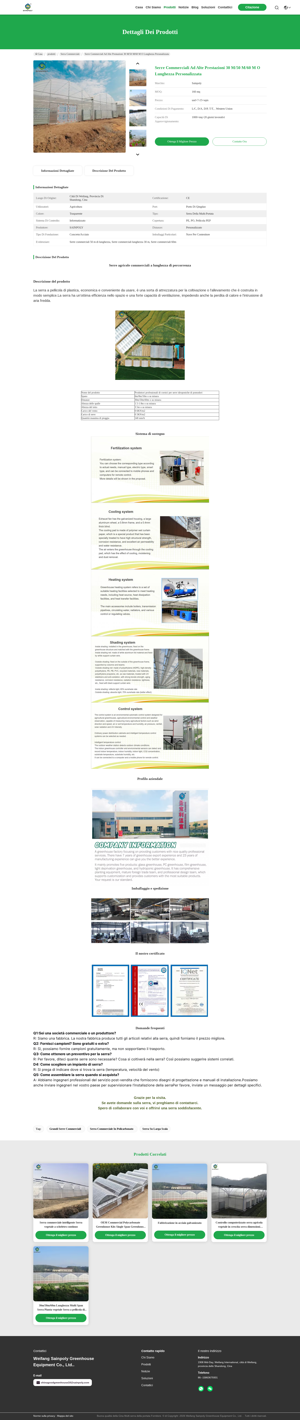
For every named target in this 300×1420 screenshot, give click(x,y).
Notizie (183, 7)
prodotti (170, 7)
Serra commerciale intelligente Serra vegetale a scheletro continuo (61, 1224)
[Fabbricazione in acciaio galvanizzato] (179, 1191)
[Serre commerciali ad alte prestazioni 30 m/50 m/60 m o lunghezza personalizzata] (79, 106)
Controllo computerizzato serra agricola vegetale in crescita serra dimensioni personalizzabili (239, 1225)
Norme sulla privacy (44, 1415)
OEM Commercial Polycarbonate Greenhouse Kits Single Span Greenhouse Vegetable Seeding (120, 1225)
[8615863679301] (201, 1389)
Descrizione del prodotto (109, 170)
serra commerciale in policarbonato (111, 1128)
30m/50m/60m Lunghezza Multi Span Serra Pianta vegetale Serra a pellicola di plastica (61, 1308)
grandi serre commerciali (65, 1128)
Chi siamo (153, 7)
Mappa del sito (65, 1415)
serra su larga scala (155, 1128)
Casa (139, 7)
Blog (194, 7)
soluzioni (208, 7)
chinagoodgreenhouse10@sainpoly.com (65, 1382)
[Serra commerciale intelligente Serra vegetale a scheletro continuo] (61, 1190)
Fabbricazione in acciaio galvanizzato (180, 1222)
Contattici (225, 7)
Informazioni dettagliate (57, 170)
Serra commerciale (70, 54)
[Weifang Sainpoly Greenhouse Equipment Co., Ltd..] (28, 7)
